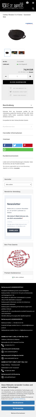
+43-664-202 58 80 (9, 370)
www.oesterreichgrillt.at (10, 351)
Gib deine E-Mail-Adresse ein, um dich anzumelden (18, 217)
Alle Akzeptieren (18, 402)
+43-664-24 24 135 (18, 323)
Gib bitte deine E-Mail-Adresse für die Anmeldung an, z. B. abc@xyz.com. (17, 225)
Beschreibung (8, 105)
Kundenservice (8, 127)
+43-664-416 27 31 (9, 345)
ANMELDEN (13, 230)
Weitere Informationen (18, 413)
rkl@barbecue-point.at (26, 330)
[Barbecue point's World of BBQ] (12, 5)
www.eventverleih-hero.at (11, 358)
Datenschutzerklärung (19, 399)
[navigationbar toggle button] (33, 3)
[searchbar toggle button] (33, 8)
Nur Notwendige (18, 408)
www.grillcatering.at (9, 377)
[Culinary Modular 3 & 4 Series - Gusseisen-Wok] (18, 34)
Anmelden (17, 168)
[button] (6, 76)
